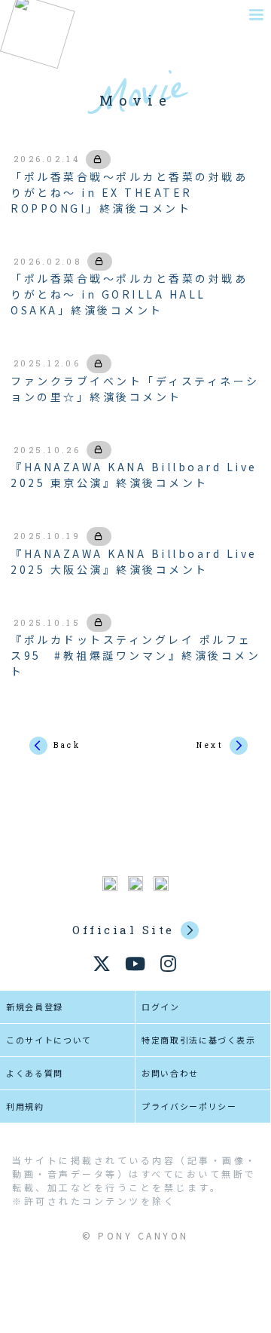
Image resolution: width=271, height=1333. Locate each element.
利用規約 (25, 1106)
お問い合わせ (170, 1073)
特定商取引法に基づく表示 (199, 1040)
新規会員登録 (34, 1007)
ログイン (161, 1007)
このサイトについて (49, 1040)
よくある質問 (34, 1073)
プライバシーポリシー (189, 1106)
